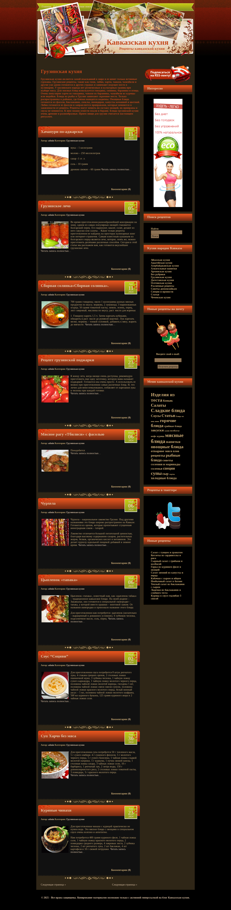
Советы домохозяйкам (164, 288)
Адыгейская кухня (161, 262)
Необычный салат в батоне (166, 581)
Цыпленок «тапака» (59, 579)
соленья (156, 468)
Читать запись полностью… (116, 169)
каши (167, 431)
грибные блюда (173, 426)
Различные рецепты (162, 286)
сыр (165, 474)
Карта (67, 6)
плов (176, 451)
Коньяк (168, 400)
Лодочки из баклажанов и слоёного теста (166, 591)
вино (157, 421)
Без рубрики (158, 274)
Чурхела (48, 503)
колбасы (174, 430)
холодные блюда (164, 478)
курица (160, 436)
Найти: (155, 228)
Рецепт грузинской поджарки (67, 360)
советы (167, 460)
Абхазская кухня (160, 260)
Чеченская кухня (161, 297)
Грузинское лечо (56, 206)
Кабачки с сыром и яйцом (166, 578)
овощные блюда (167, 446)
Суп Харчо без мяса (58, 736)
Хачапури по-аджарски (62, 131)
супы (156, 473)
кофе (153, 436)
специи (169, 468)
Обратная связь (82, 6)
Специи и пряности (162, 291)
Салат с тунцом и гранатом (167, 552)
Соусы (156, 416)
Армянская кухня (161, 271)
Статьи (155, 294)
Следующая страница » (53, 884)
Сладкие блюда (168, 410)
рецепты (158, 455)
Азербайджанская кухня (165, 265)
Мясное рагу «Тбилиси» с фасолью (72, 434)
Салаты (158, 405)
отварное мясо (161, 451)
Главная (46, 6)
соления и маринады (165, 464)
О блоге (57, 6)
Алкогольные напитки (164, 268)
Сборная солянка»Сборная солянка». (75, 285)
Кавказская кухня (138, 42)
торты (172, 474)
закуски (157, 430)
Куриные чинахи (56, 810)
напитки (173, 442)
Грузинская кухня (75, 140)
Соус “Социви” (54, 656)
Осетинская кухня (161, 283)
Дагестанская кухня (162, 280)
